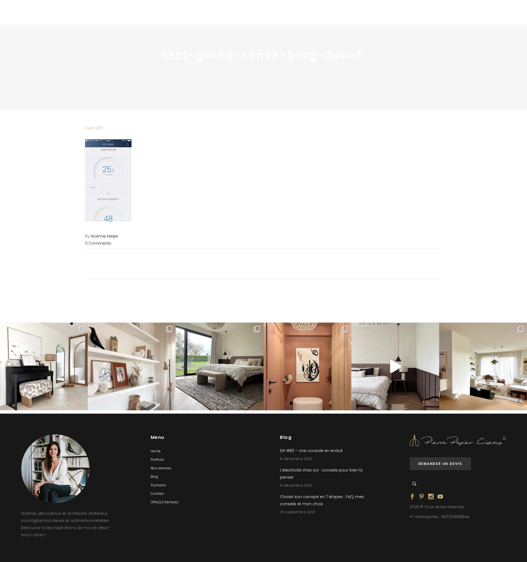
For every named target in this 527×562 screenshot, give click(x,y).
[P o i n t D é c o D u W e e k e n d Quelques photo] (307, 366)
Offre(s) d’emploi (164, 502)
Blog (154, 476)
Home (156, 451)
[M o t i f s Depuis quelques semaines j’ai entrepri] (44, 366)
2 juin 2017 (94, 128)
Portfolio (157, 459)
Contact (157, 493)
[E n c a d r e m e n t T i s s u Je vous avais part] (132, 366)
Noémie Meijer (104, 236)
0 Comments (98, 243)
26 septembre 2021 (297, 512)
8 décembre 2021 (296, 458)
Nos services (161, 468)
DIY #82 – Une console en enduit (311, 450)
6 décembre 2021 (296, 485)
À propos (158, 485)
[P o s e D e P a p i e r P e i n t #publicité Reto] (395, 366)
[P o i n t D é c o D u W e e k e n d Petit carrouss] (483, 366)
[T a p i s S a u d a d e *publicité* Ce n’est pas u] (220, 366)
